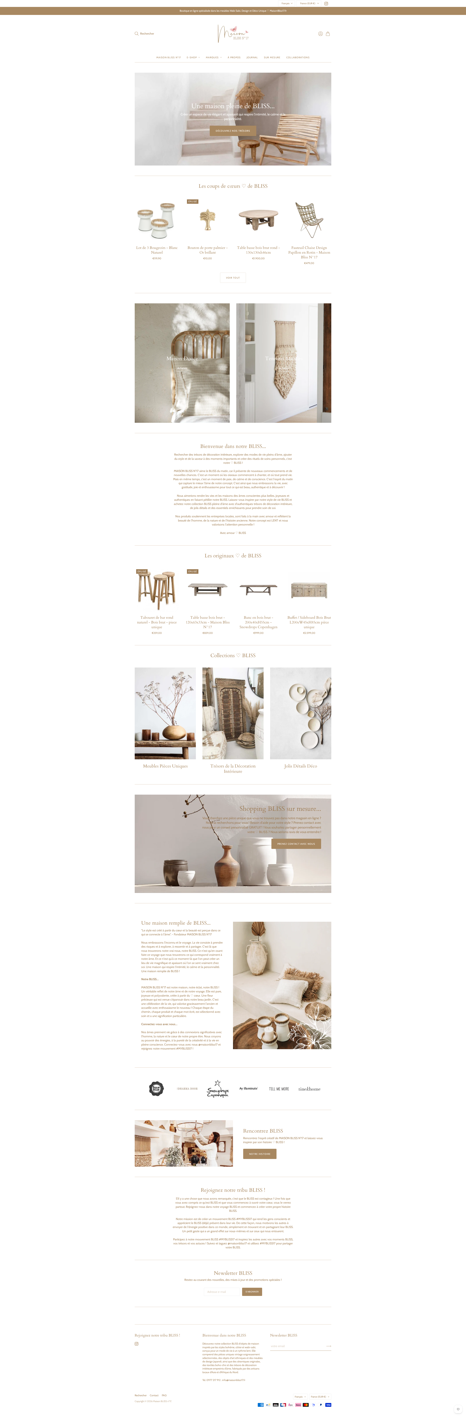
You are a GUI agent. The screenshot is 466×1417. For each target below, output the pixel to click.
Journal (252, 57)
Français (285, 3)
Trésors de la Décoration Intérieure (233, 768)
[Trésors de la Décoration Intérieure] (233, 713)
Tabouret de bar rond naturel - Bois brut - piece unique (157, 622)
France (318, 1396)
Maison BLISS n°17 (162, 1401)
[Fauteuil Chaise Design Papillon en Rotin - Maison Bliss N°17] (309, 220)
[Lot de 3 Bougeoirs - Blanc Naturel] (157, 220)
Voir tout (233, 277)
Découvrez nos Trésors (233, 130)
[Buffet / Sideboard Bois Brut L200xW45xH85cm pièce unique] (309, 590)
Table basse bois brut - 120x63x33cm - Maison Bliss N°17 (208, 622)
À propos (234, 57)
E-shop (192, 57)
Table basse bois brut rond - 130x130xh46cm (258, 250)
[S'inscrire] (328, 1346)
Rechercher (141, 1395)
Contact (154, 1395)
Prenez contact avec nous (296, 843)
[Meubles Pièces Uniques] (165, 713)
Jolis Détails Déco (301, 766)
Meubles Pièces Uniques (165, 766)
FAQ (164, 1395)
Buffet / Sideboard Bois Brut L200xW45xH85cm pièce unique (309, 622)
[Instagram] (326, 4)
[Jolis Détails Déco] (300, 713)
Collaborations (298, 57)
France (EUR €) (307, 3)
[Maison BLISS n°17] (233, 34)
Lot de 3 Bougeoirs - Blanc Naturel (157, 250)
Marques (212, 57)
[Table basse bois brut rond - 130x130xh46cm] (258, 220)
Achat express (157, 237)
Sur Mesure (272, 57)
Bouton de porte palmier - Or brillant (207, 250)
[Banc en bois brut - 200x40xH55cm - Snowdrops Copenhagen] (258, 590)
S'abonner (252, 1291)
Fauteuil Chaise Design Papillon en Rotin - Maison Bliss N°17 (309, 252)
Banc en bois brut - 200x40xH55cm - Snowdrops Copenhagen (258, 622)
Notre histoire (259, 1153)
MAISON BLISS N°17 (168, 57)
